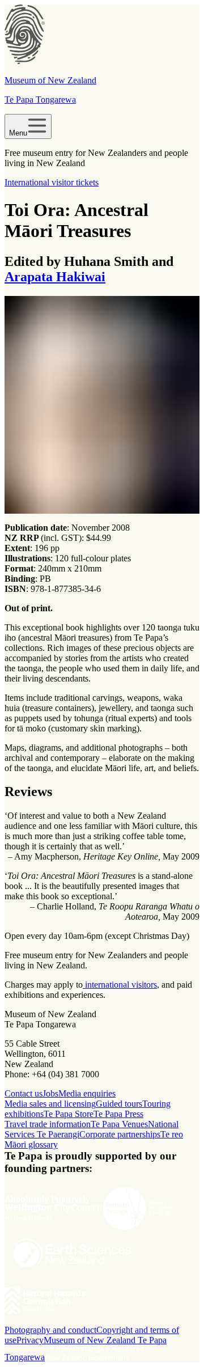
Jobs (50, 1093)
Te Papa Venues (119, 1124)
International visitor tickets (52, 182)
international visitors (120, 984)
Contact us (23, 1093)
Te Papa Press (118, 1114)
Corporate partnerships (119, 1134)
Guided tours (119, 1103)
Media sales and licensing (50, 1103)
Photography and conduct (50, 1330)
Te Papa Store (69, 1114)
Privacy (30, 1340)
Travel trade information (48, 1124)
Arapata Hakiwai (55, 276)
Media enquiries (87, 1093)
